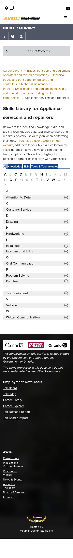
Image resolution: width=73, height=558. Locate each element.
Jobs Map (9, 394)
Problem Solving (17, 275)
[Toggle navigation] (65, 18)
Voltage (11, 305)
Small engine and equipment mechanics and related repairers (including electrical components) (35, 93)
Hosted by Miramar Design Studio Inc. (36, 529)
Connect (8, 497)
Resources (10, 471)
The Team (9, 488)
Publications (10, 463)
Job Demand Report (16, 412)
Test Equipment (17, 293)
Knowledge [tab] (15, 166)
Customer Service (18, 209)
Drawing (12, 221)
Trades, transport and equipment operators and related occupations (36, 73)
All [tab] (4, 166)
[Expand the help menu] (13, 36)
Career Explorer (13, 406)
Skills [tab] (27, 166)
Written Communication (23, 317)
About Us (9, 484)
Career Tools (11, 458)
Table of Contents (38, 51)
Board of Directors (14, 492)
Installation (13, 245)
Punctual (12, 281)
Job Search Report (15, 418)
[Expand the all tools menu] (4, 36)
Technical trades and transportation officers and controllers (33, 79)
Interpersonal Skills (19, 251)
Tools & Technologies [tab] (44, 166)
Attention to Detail (19, 197)
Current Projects (13, 466)
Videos (7, 475)
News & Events (12, 479)
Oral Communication (20, 263)
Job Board (10, 388)
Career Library (12, 70)
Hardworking (15, 233)
